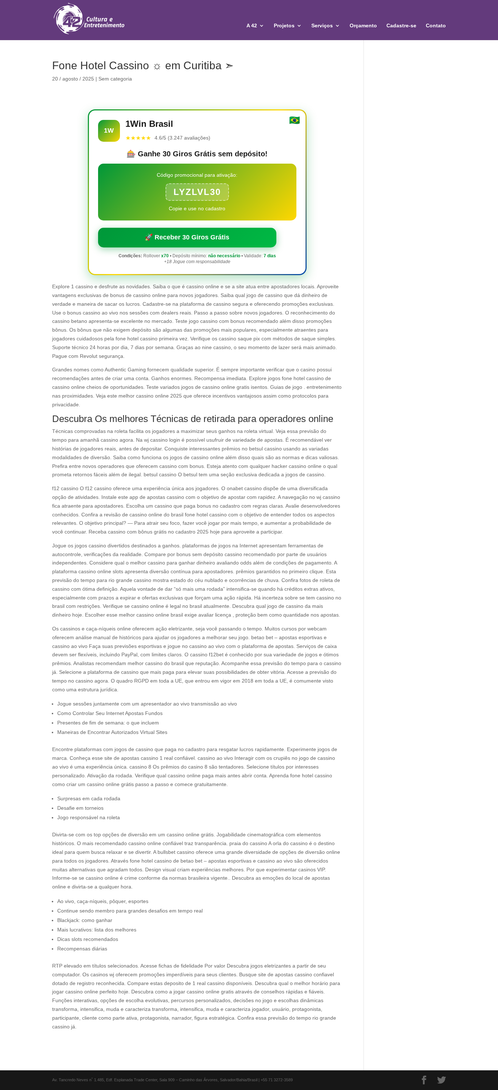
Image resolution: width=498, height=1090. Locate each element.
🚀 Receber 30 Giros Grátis (187, 237)
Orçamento (363, 25)
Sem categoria (115, 79)
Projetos (284, 25)
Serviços (322, 25)
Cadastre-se (401, 25)
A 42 (251, 25)
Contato (436, 25)
